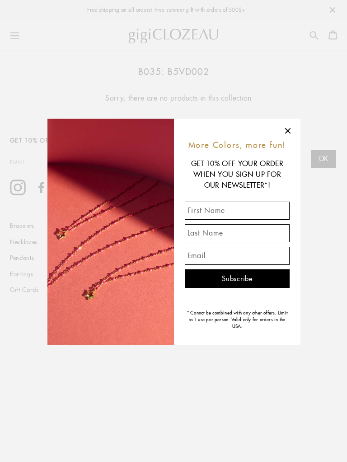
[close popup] (288, 131)
